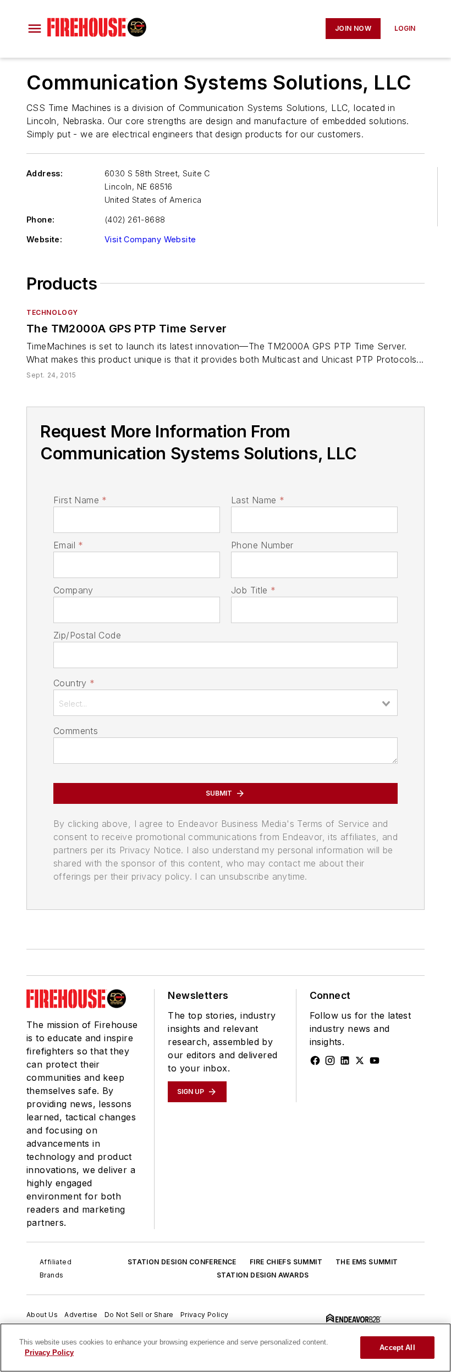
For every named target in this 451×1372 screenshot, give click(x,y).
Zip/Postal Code (87, 635)
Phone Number (262, 545)
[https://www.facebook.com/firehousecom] (315, 1060)
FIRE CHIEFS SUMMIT (286, 1262)
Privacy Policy (204, 1314)
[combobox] (225, 703)
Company (73, 590)
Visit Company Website (150, 239)
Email (68, 545)
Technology (52, 312)
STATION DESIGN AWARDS (263, 1275)
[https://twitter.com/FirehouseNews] (359, 1060)
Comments (75, 730)
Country (74, 682)
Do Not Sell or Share (139, 1314)
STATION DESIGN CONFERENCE (182, 1262)
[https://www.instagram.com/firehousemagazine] (330, 1060)
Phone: (40, 219)
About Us (42, 1314)
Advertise (81, 1314)
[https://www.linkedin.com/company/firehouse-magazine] (344, 1060)
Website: (44, 239)
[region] (225, 1347)
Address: (44, 173)
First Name (80, 500)
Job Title (253, 590)
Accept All (397, 1347)
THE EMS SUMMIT (367, 1262)
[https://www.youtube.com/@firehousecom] (374, 1060)
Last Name (257, 500)
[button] (34, 28)
